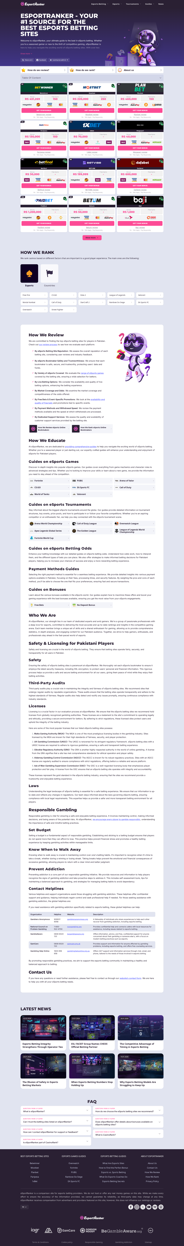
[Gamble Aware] (122, 1230)
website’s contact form (130, 978)
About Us (152, 1163)
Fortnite (74, 1167)
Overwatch (74, 1163)
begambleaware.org (75, 934)
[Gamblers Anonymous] (48, 1230)
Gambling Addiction (123, 1242)
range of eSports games (92, 373)
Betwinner (35, 1163)
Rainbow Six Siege (73, 1176)
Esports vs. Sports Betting (113, 1172)
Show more (91, 237)
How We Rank (152, 1176)
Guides (148, 4)
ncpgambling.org (74, 927)
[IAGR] (35, 1230)
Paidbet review (44, 227)
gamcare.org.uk (73, 944)
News (160, 4)
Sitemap (148, 1242)
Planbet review (140, 114)
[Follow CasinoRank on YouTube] (148, 1207)
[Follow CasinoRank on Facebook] (130, 1207)
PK (23, 1207)
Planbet (34, 1172)
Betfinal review (44, 190)
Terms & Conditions (40, 1242)
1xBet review (92, 152)
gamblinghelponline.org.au (78, 951)
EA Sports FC (74, 1181)
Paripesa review (43, 152)
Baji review (140, 227)
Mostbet (35, 1167)
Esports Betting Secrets (113, 1181)
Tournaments (132, 4)
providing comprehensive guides (81, 446)
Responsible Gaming (94, 1242)
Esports (116, 4)
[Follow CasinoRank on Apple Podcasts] (160, 1207)
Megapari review (140, 152)
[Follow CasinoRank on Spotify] (154, 1207)
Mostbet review (91, 114)
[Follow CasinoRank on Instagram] (136, 1207)
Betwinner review (43, 114)
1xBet (34, 1181)
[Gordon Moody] (88, 1230)
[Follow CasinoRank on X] (142, 1207)
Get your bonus (43, 110)
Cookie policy (66, 1242)
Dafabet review (140, 190)
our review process (48, 344)
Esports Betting (98, 4)
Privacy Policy (152, 1181)
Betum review (92, 227)
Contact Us (152, 1167)
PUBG (74, 1172)
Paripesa (35, 1176)
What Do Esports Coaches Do (113, 1176)
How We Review (152, 1172)
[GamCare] (66, 1230)
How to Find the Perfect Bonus (113, 1167)
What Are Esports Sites (113, 1163)
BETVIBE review (91, 190)
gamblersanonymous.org (77, 919)
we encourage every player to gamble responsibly (116, 819)
